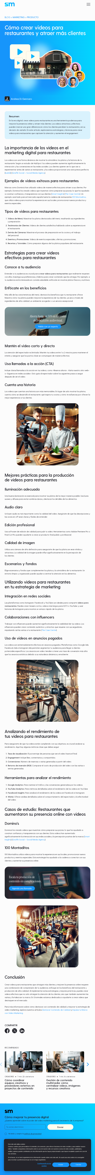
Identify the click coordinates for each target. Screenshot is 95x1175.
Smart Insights (58, 194)
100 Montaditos (79, 197)
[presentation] (88, 1064)
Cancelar (78, 1164)
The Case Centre (72, 194)
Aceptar (60, 1164)
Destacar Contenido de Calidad (56, 1010)
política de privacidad (32, 1134)
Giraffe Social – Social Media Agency (28, 173)
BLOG (7, 17)
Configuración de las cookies (44, 1165)
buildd (8, 173)
